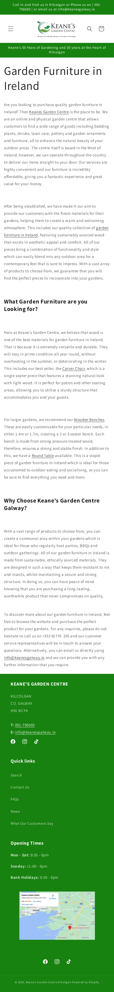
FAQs (15, 799)
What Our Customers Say (32, 823)
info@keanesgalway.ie (35, 732)
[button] (10, 29)
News (15, 811)
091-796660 (25, 724)
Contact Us (20, 787)
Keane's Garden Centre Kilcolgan (48, 982)
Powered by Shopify (85, 982)
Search (16, 775)
